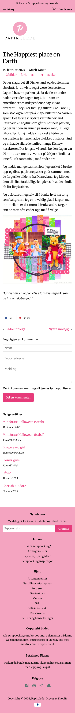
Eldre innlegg (15, 329)
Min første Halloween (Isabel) (23, 435)
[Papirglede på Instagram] (41, 686)
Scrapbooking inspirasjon (37, 561)
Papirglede (37, 698)
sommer (37, 75)
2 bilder (11, 75)
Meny (10, 9)
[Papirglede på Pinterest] (34, 686)
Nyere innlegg (59, 329)
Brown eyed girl (14, 447)
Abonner (63, 528)
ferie (24, 75)
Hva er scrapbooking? (37, 546)
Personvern (37, 613)
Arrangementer (37, 551)
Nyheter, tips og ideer (37, 556)
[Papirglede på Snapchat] (49, 686)
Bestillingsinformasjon (37, 583)
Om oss (37, 598)
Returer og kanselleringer (37, 618)
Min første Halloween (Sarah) (23, 422)
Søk (37, 603)
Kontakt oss (37, 593)
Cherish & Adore (14, 486)
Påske (7, 473)
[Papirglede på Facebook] (27, 686)
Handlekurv (64, 9)
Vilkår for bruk (38, 608)
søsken (52, 75)
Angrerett (37, 588)
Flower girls (11, 460)
